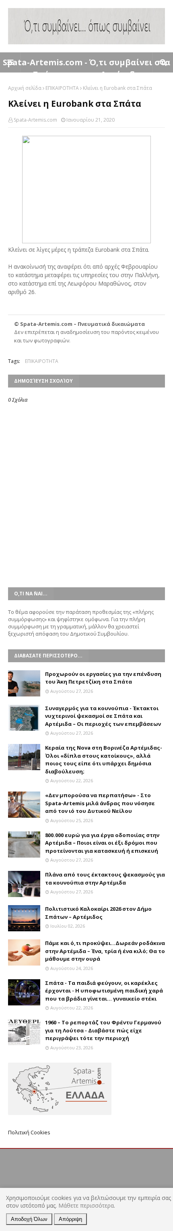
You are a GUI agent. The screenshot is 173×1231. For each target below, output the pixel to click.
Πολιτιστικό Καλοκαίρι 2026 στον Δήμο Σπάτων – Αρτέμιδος (98, 912)
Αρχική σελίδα (24, 88)
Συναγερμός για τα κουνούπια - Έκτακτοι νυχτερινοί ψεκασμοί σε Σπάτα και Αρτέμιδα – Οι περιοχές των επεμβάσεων (103, 716)
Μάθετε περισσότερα (86, 1205)
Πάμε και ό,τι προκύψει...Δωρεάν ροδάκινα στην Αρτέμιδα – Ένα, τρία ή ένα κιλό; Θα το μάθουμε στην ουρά (105, 950)
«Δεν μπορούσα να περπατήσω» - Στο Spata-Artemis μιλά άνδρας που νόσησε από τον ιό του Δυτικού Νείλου (100, 803)
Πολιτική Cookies (29, 1132)
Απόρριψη (70, 1219)
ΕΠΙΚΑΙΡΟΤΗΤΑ (62, 88)
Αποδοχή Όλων (29, 1219)
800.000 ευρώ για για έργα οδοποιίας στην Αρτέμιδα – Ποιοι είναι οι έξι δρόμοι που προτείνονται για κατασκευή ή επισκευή (102, 842)
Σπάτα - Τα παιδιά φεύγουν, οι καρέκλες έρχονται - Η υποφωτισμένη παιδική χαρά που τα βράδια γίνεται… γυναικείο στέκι (104, 990)
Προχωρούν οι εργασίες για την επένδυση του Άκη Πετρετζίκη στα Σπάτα (103, 678)
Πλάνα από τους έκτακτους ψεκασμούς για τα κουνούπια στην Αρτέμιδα (105, 878)
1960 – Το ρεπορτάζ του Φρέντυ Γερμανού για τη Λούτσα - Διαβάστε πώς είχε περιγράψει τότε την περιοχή (103, 1030)
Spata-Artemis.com (35, 119)
